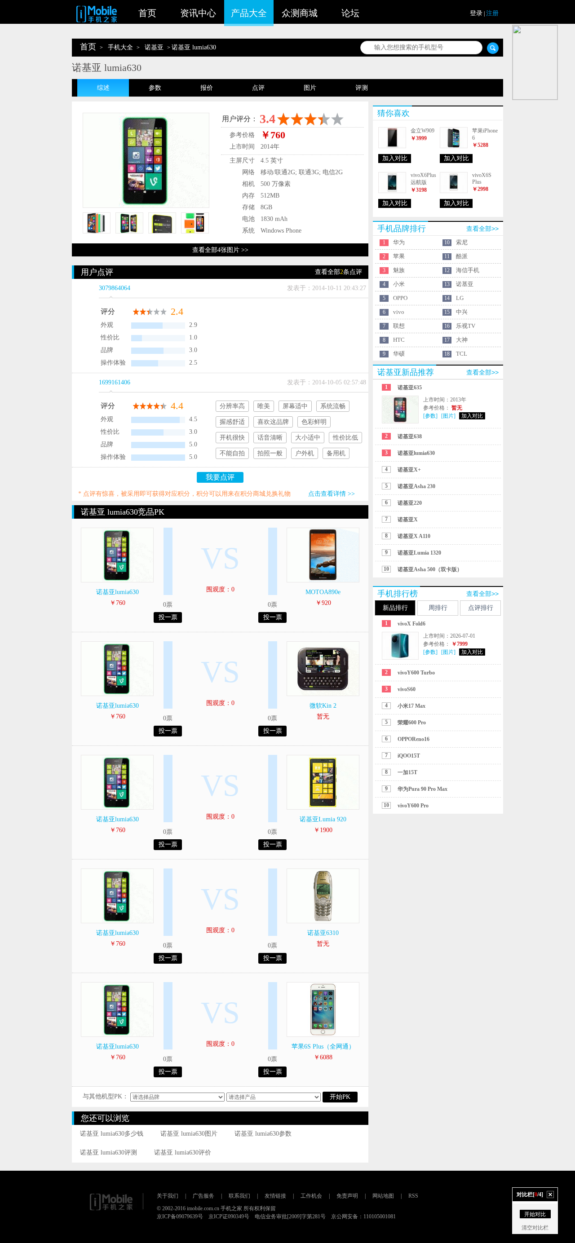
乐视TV (465, 325)
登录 (476, 13)
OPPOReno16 (413, 739)
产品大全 (249, 13)
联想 (399, 325)
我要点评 (220, 477)
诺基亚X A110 (414, 536)
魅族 (399, 270)
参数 (155, 87)
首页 (147, 13)
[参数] (430, 416)
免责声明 (347, 1196)
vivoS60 (407, 689)
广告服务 (203, 1196)
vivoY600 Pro (413, 805)
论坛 (350, 13)
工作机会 (311, 1196)
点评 (258, 87)
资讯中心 (198, 13)
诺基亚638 (410, 436)
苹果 (399, 256)
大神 (462, 339)
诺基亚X (408, 519)
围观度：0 (220, 589)
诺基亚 (154, 47)
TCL (461, 353)
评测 (361, 87)
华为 (399, 242)
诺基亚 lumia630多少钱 (111, 1133)
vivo (398, 312)
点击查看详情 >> (331, 493)
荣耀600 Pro (412, 722)
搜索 (493, 48)
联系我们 (239, 1196)
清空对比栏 (535, 1228)
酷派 (462, 256)
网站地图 (383, 1196)
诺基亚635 (410, 387)
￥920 (323, 602)
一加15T (407, 772)
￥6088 (323, 1057)
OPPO (400, 298)
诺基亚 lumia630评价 (182, 1152)
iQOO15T (409, 756)
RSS (413, 1196)
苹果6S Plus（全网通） (323, 1046)
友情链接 (275, 1196)
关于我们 (167, 1196)
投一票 (168, 617)
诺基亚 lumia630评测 (108, 1152)
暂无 (323, 716)
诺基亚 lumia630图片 (188, 1133)
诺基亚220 (410, 503)
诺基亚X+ (409, 470)
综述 (103, 87)
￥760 (117, 602)
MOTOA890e (323, 592)
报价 (206, 87)
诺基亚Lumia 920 (323, 819)
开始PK (340, 1096)
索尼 (462, 242)
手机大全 (120, 47)
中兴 (462, 312)
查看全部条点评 (338, 272)
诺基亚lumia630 (117, 592)
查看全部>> (482, 228)
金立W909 (422, 131)
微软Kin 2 (323, 705)
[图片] (448, 416)
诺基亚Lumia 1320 (419, 553)
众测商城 (300, 13)
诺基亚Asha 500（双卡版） (430, 569)
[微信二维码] (535, 62)
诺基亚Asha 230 (416, 486)
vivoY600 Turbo (416, 673)
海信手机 (467, 270)
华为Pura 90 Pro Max (422, 789)
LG (460, 298)
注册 (492, 13)
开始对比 (535, 1214)
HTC (399, 339)
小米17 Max (411, 706)
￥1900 (323, 830)
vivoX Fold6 (411, 624)
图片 (310, 87)
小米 (399, 284)
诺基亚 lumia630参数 (263, 1133)
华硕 (399, 353)
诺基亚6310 (323, 933)
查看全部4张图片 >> (220, 250)
